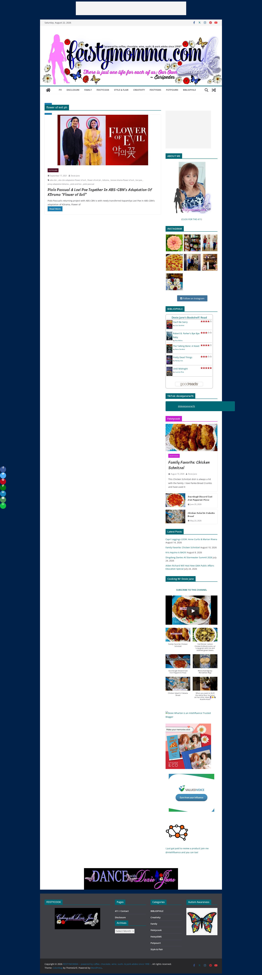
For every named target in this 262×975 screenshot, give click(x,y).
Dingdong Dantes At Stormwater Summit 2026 (189, 557)
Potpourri (172, 89)
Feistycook (103, 89)
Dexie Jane (75, 175)
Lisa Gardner (179, 325)
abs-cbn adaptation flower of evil (72, 180)
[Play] (193, 610)
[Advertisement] (131, 8)
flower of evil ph (94, 180)
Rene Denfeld (180, 349)
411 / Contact (122, 911)
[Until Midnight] (169, 368)
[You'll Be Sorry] (169, 322)
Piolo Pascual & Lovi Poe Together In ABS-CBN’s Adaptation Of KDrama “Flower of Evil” (100, 192)
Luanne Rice (179, 372)
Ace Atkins (179, 340)
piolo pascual (88, 184)
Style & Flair (121, 89)
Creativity (139, 89)
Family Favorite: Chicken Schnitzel (189, 465)
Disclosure (73, 89)
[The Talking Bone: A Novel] (169, 346)
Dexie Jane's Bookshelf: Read (189, 317)
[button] (177, 639)
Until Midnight (180, 368)
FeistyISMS (155, 89)
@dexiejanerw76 (186, 406)
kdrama (105, 180)
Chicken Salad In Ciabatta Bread (201, 514)
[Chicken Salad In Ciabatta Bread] (175, 517)
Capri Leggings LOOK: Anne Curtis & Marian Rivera (191, 539)
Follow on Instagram (193, 298)
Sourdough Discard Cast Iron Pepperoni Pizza (200, 498)
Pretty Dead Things (182, 357)
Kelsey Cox (179, 361)
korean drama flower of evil (122, 180)
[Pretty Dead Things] (169, 357)
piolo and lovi (75, 184)
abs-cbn (53, 180)
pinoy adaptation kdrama (58, 184)
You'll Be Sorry (180, 322)
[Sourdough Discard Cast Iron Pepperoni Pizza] (175, 500)
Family (88, 89)
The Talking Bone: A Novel (186, 346)
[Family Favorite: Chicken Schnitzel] (191, 437)
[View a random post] (213, 90)
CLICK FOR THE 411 (191, 219)
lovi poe (139, 180)
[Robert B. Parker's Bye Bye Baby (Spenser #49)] (169, 333)
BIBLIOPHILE (189, 89)
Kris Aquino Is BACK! (176, 552)
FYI (60, 89)
